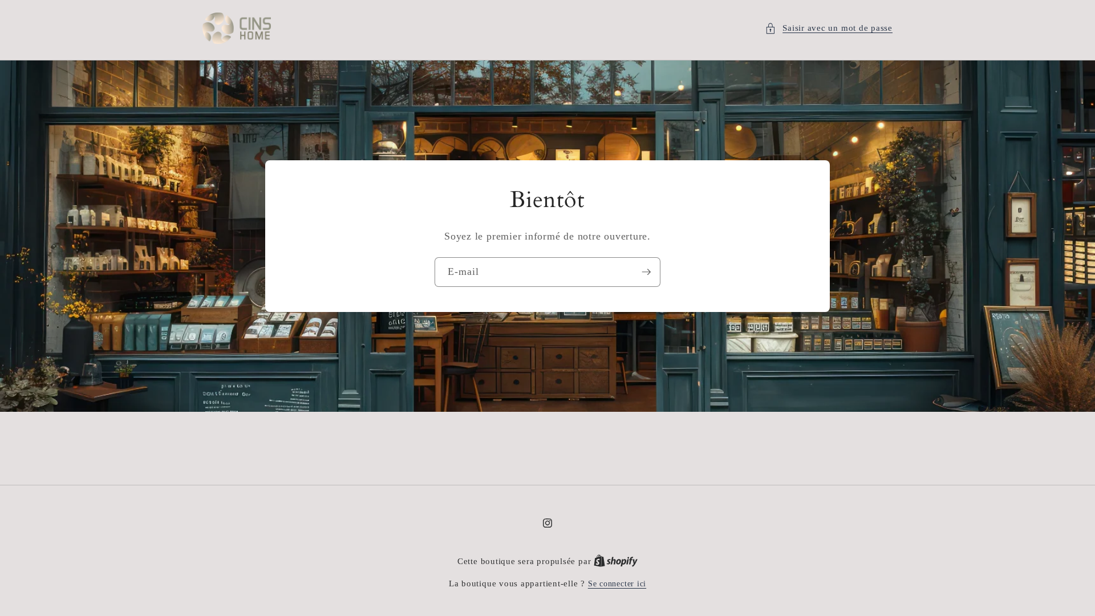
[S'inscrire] (646, 272)
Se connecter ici (617, 583)
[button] (829, 28)
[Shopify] (616, 561)
